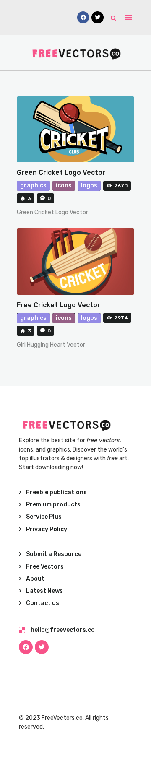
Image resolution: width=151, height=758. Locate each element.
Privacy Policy (46, 529)
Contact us (42, 603)
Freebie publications (56, 492)
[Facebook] (26, 647)
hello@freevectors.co (63, 629)
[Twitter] (42, 647)
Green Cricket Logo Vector (61, 173)
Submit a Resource (53, 554)
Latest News (44, 590)
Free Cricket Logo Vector (58, 305)
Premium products (53, 504)
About (35, 578)
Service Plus (44, 516)
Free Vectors (45, 566)
